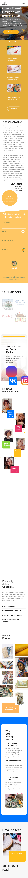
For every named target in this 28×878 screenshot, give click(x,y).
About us (11, 32)
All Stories (14, 108)
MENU (24, 3)
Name (4, 231)
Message (5, 249)
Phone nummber (7, 240)
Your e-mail (6, 222)
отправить (13, 265)
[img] (14, 50)
